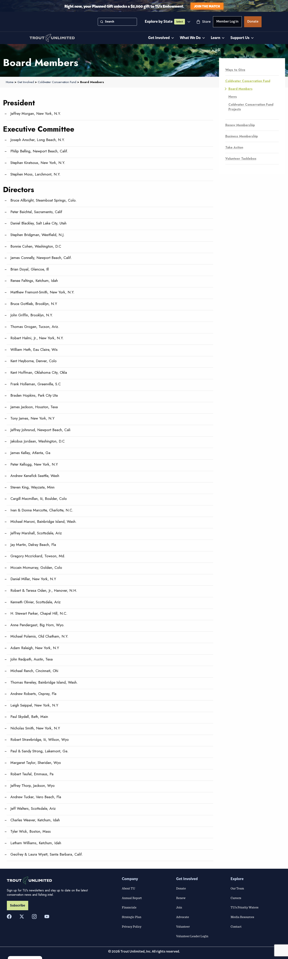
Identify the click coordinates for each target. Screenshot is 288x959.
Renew (181, 898)
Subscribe (17, 905)
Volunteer (183, 926)
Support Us (239, 38)
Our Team (237, 888)
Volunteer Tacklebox (240, 158)
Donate (252, 22)
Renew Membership (240, 125)
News (232, 96)
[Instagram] (34, 916)
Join (179, 907)
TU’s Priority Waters (244, 907)
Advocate (182, 917)
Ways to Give (235, 70)
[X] (21, 916)
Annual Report (132, 898)
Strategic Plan (131, 917)
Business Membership (241, 136)
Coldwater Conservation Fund (247, 81)
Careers (236, 898)
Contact (236, 926)
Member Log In (227, 22)
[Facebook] (9, 916)
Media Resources (242, 917)
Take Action (234, 147)
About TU (128, 888)
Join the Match (207, 6)
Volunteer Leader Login (192, 936)
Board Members (240, 89)
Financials (129, 907)
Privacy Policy (131, 926)
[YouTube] (46, 916)
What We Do (190, 38)
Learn (215, 38)
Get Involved (159, 38)
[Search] (101, 21)
